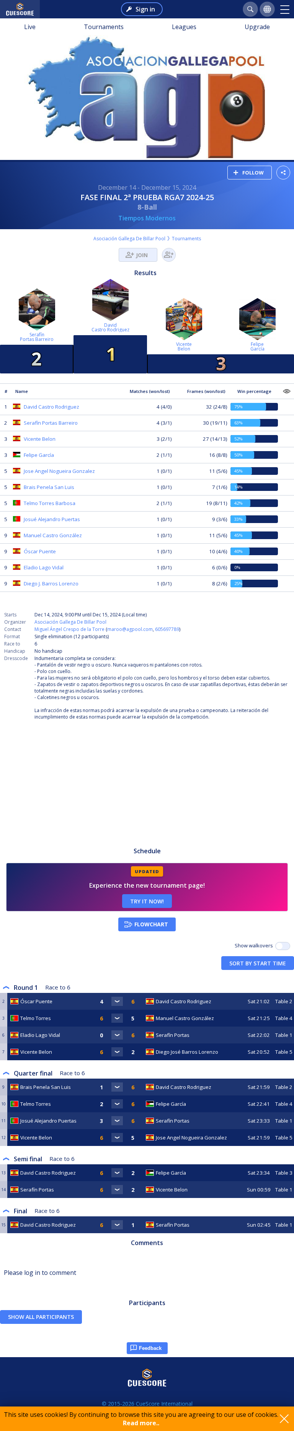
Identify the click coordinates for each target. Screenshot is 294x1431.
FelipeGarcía (257, 346)
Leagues (184, 27)
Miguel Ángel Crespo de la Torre (69, 629)
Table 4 (283, 1018)
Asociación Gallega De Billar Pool (129, 238)
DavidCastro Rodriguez (110, 327)
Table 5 (283, 1051)
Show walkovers (255, 945)
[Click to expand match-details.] (117, 1001)
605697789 (167, 629)
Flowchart (151, 924)
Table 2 (283, 1001)
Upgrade (257, 27)
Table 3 (283, 1172)
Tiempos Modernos (147, 218)
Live (30, 27)
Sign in (145, 9)
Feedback (150, 1348)
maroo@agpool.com (130, 629)
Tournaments (104, 27)
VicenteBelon (184, 346)
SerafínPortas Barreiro (37, 336)
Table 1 (283, 1035)
